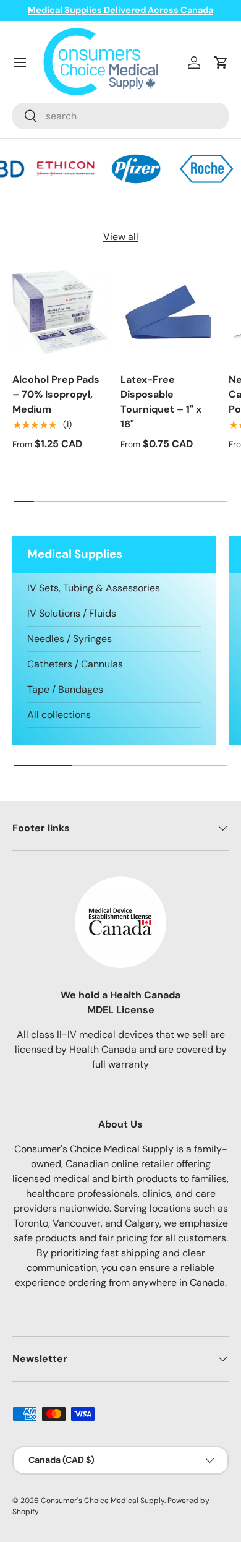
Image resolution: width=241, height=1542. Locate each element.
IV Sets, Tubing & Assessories (93, 587)
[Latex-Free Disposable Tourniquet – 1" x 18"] (168, 312)
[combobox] (120, 116)
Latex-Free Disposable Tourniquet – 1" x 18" (160, 401)
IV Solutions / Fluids (71, 613)
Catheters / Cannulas (75, 663)
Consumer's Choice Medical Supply (102, 1501)
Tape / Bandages (65, 689)
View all (120, 236)
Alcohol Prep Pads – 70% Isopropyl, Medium (55, 394)
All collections (59, 714)
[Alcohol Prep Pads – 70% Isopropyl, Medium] (60, 312)
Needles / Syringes (69, 638)
